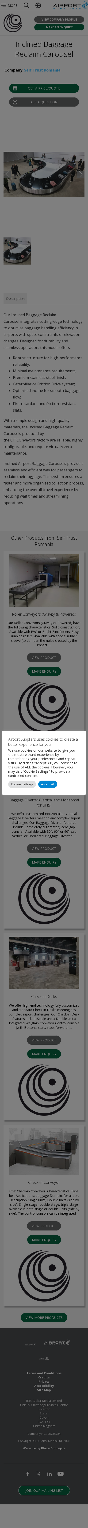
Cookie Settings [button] (22, 784)
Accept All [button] (47, 784)
